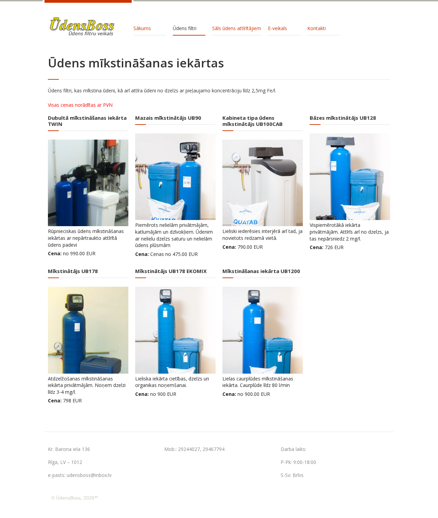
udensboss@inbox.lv (89, 475)
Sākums (142, 28)
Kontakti (316, 28)
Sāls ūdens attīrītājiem (236, 28)
